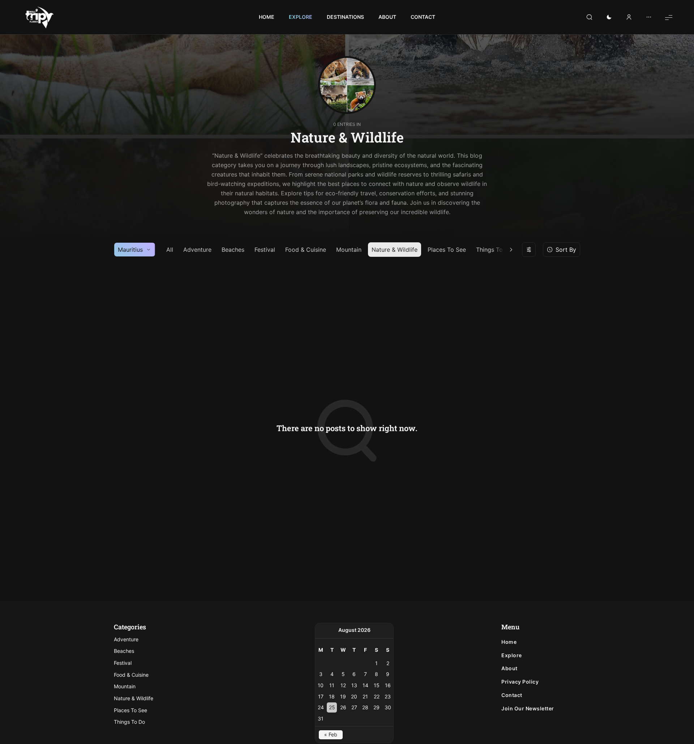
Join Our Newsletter (527, 708)
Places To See (447, 249)
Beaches (233, 249)
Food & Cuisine (305, 249)
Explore (511, 655)
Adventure (197, 249)
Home (509, 642)
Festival (264, 249)
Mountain (348, 249)
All (169, 249)
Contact (511, 695)
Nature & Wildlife (394, 249)
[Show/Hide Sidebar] (649, 17)
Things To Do (129, 722)
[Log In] (629, 17)
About (509, 668)
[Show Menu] (668, 17)
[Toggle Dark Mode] (609, 17)
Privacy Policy (520, 682)
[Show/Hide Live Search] (589, 17)
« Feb (330, 734)
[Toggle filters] (529, 249)
